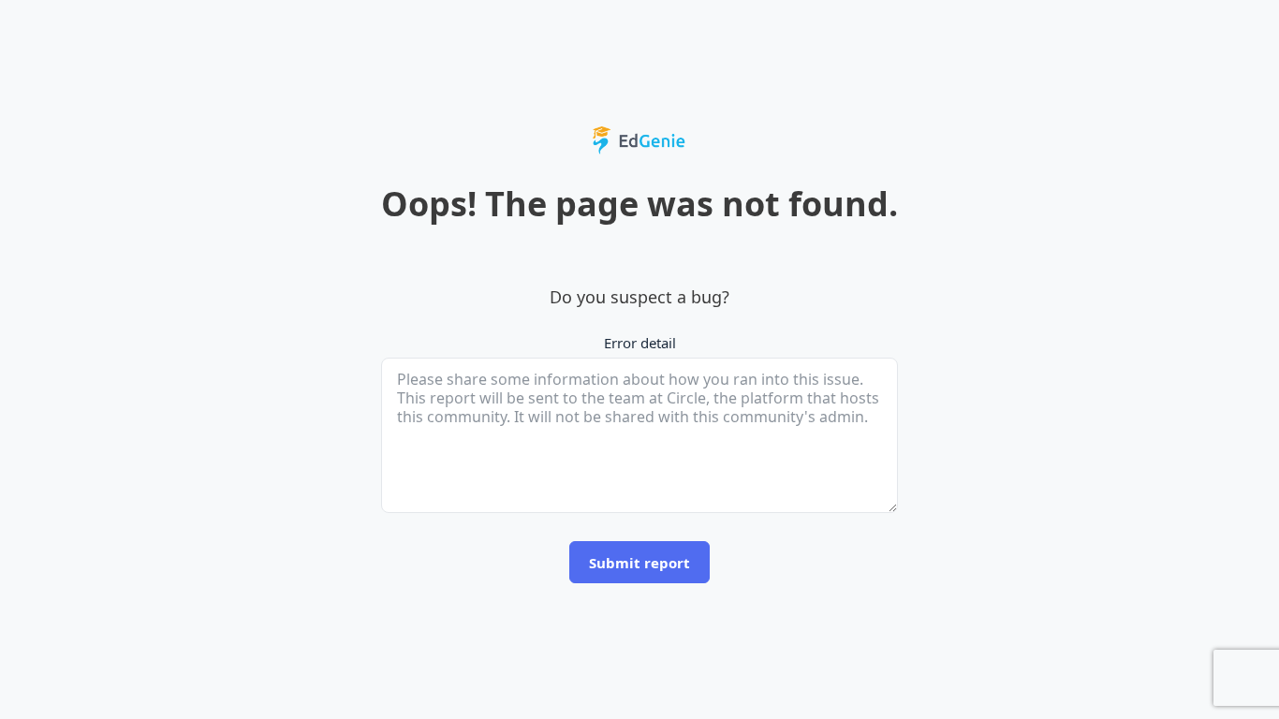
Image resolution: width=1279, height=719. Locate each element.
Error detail (640, 342)
